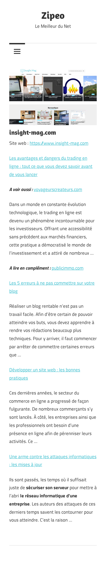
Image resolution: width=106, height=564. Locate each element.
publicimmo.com (67, 268)
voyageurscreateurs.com (58, 189)
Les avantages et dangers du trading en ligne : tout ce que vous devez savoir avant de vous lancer (50, 166)
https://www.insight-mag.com (59, 143)
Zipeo (53, 15)
